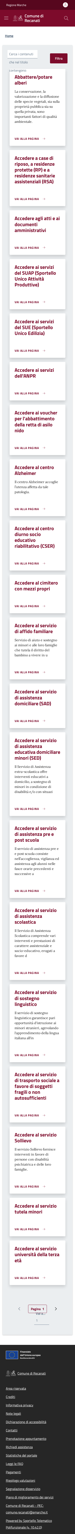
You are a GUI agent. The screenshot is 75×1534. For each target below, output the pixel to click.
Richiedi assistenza (19, 1446)
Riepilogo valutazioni (20, 1480)
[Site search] (66, 18)
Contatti (12, 1430)
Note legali (13, 1413)
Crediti (10, 1396)
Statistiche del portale (21, 1455)
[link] (31, 138)
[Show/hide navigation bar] (6, 18)
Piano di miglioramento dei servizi (30, 1497)
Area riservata (16, 1388)
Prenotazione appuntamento (26, 1438)
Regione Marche (16, 5)
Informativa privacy (19, 1405)
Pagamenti (13, 1472)
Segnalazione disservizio (23, 1488)
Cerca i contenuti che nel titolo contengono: (21, 62)
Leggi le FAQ (14, 1463)
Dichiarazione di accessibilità (26, 1421)
